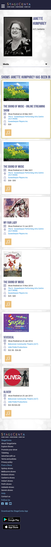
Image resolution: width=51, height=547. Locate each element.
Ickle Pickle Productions (17, 347)
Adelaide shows (7, 487)
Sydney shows (7, 468)
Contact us (5, 496)
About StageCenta (8, 443)
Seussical (9, 337)
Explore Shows (7, 446)
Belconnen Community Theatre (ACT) (23, 344)
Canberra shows (8, 478)
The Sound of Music (14, 167)
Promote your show (9, 450)
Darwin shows (7, 490)
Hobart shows (7, 481)
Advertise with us (8, 456)
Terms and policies (8, 459)
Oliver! (7, 392)
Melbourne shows (8, 472)
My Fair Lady (10, 223)
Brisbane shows (7, 475)
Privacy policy (6, 462)
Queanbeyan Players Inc (18, 121)
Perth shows (6, 484)
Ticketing (5, 453)
